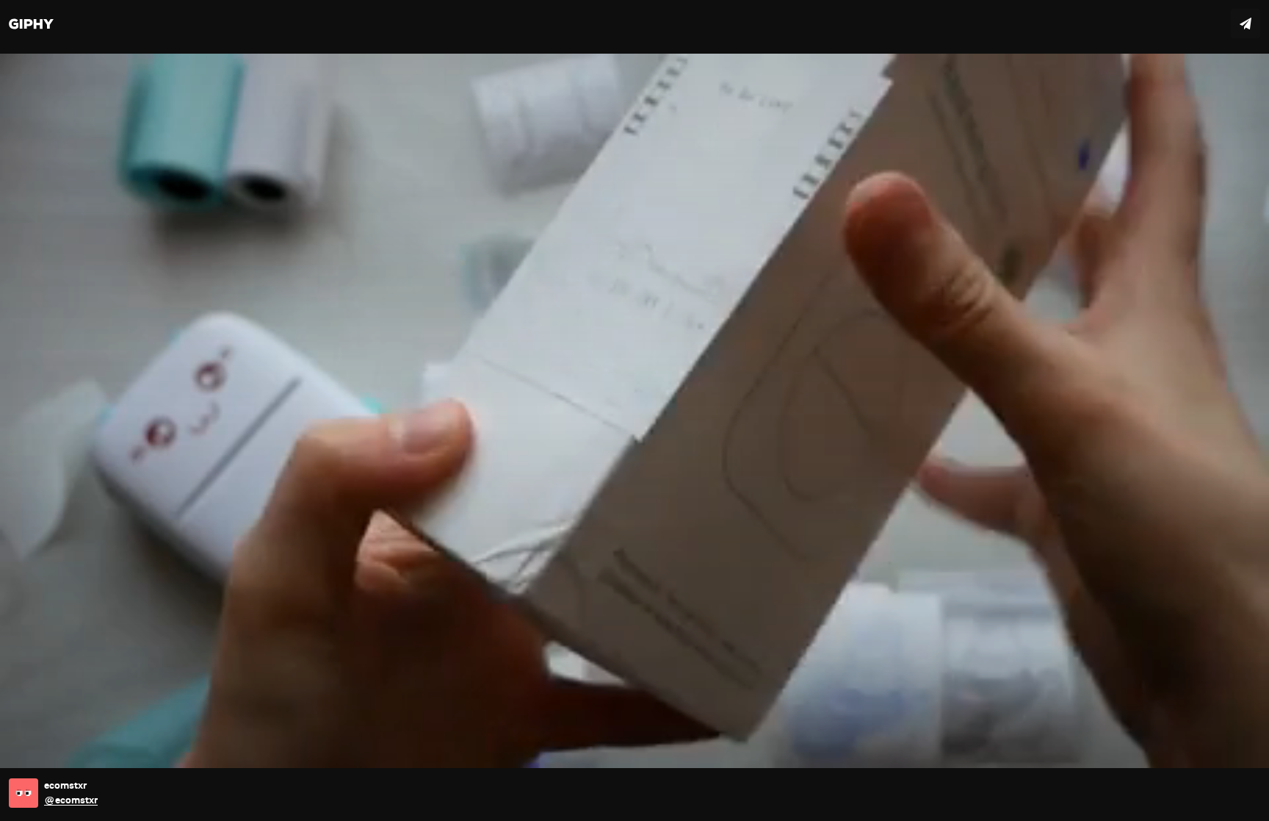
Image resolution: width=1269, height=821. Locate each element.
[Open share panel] (1245, 23)
